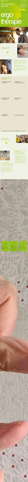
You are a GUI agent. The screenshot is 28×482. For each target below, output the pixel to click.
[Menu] (14, 1)
